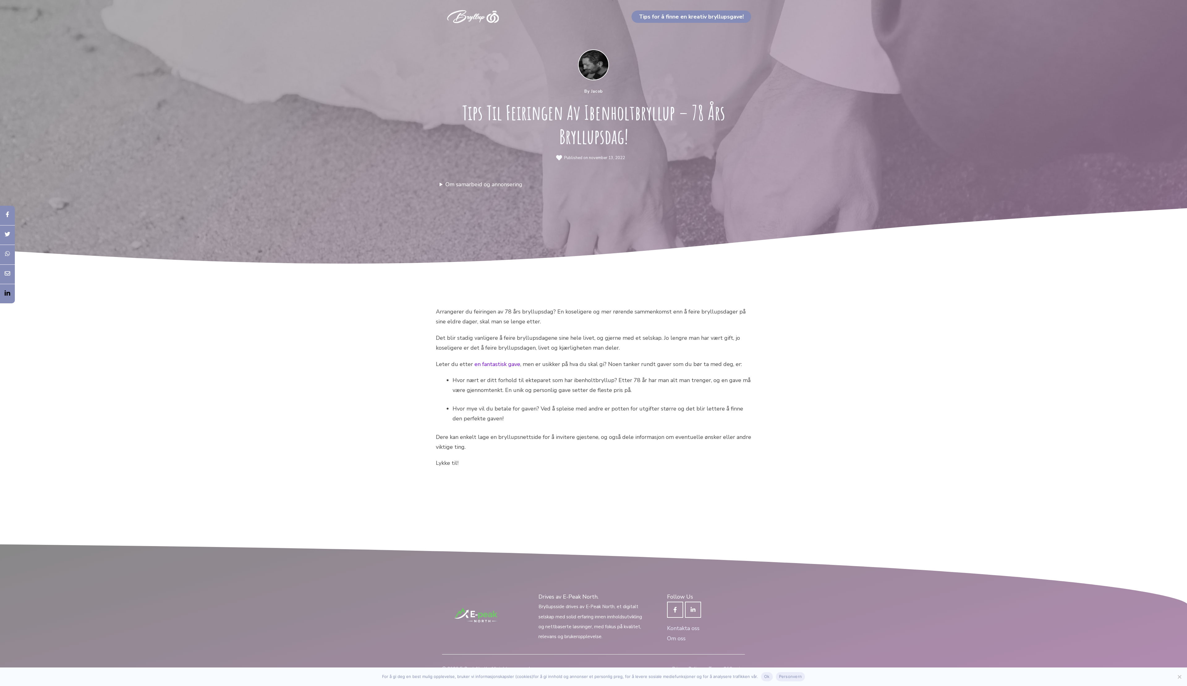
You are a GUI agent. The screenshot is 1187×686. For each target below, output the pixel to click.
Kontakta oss (683, 628)
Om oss (676, 638)
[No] (1179, 677)
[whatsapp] (7, 254)
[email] (7, 274)
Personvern (790, 676)
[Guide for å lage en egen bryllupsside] (473, 16)
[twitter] (7, 235)
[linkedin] (7, 293)
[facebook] (7, 215)
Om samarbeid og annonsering (483, 184)
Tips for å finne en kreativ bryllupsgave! (691, 16)
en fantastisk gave (497, 364)
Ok (767, 676)
